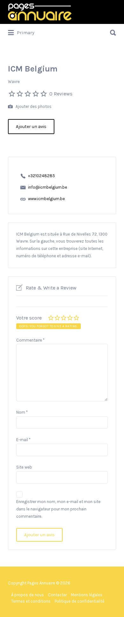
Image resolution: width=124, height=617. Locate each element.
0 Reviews (60, 94)
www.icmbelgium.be (46, 198)
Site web (24, 467)
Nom (22, 412)
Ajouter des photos (33, 106)
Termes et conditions (31, 601)
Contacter (57, 594)
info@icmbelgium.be (47, 187)
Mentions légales (86, 594)
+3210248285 (41, 175)
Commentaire (30, 340)
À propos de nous (27, 594)
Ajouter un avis (31, 126)
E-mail (23, 439)
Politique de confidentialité (79, 601)
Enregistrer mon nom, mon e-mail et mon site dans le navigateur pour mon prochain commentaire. (58, 509)
